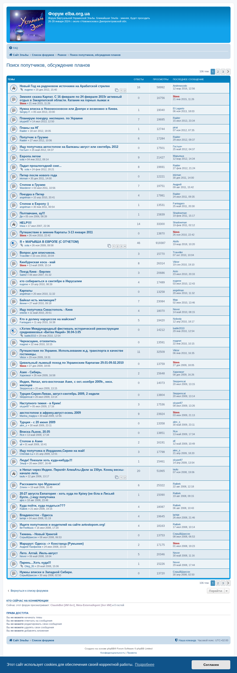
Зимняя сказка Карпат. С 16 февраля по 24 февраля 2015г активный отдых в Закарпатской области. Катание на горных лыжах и (71, 98)
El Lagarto (178, 108)
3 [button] (223, 72)
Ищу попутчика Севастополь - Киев (46, 309)
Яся (22, 434)
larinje (23, 518)
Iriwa (22, 225)
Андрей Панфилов (30, 546)
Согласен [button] (211, 665)
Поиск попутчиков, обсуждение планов (48, 65)
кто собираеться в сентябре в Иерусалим (51, 281)
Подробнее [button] (144, 665)
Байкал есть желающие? (38, 300)
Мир (175, 299)
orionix (23, 312)
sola (22, 159)
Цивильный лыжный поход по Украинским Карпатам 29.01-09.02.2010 (72, 362)
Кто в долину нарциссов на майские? (48, 319)
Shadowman (180, 213)
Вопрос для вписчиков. (37, 252)
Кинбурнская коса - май (37, 262)
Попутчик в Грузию (34, 137)
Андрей (177, 184)
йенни (23, 303)
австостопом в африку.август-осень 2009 (50, 412)
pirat (175, 127)
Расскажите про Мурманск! (40, 484)
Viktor (176, 261)
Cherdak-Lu (26, 453)
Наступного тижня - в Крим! (40, 403)
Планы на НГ (29, 128)
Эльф (23, 463)
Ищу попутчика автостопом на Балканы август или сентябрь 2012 (69, 147)
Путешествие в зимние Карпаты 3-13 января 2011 (56, 232)
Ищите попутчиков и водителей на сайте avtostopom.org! (62, 524)
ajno (22, 500)
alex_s (23, 425)
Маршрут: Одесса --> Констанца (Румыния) (52, 543)
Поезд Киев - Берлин (35, 271)
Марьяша (178, 156)
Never (176, 309)
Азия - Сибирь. (31, 372)
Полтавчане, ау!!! (32, 213)
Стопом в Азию (31, 441)
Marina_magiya (28, 415)
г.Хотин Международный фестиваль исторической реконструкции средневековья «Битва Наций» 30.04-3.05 (69, 330)
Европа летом (30, 156)
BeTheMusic (27, 527)
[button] (228, 71)
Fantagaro (178, 203)
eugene (29, 89)
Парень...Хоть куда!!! (35, 562)
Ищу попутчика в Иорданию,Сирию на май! (52, 450)
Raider (176, 118)
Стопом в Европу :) (34, 203)
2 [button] (218, 72)
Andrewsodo (180, 85)
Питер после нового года (38, 175)
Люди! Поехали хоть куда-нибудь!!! (46, 460)
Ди (21, 216)
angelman (25, 197)
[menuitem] (13, 48)
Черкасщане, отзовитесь (38, 341)
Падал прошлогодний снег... (41, 165)
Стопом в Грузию (32, 184)
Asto (175, 271)
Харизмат (25, 375)
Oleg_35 (29, 566)
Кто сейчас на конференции (27, 600)
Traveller (25, 255)
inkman (24, 178)
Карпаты (26, 290)
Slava (23, 103)
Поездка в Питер (32, 194)
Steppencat (26, 388)
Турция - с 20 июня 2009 (37, 422)
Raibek (177, 483)
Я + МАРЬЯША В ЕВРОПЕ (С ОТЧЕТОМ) (49, 241)
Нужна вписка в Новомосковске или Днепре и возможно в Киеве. (69, 109)
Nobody (177, 318)
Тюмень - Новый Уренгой (38, 534)
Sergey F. (25, 112)
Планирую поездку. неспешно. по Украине (51, 118)
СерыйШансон (28, 537)
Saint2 (23, 274)
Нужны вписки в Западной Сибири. (46, 572)
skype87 (24, 121)
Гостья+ (24, 150)
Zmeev (24, 487)
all (21, 444)
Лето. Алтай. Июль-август (39, 553)
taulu (22, 476)
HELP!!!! (25, 222)
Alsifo (176, 241)
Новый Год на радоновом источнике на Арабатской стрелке (65, 86)
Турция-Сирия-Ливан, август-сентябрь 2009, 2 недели (59, 393)
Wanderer (25, 187)
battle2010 (30, 335)
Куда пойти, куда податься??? (42, 505)
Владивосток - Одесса (36, 515)
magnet (24, 344)
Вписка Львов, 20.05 (35, 431)
